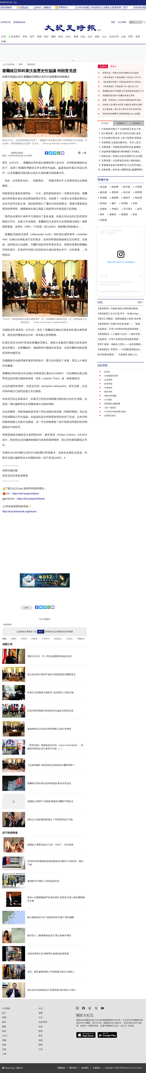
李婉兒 (115, 209)
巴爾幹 (14, 639)
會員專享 (15, 36)
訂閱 (57, 631)
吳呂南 (126, 192)
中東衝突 (108, 388)
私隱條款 (96, 1068)
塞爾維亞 (81, 639)
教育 (138, 36)
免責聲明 (85, 1068)
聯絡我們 (73, 1068)
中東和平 (46, 639)
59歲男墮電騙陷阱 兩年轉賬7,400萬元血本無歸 (121, 151)
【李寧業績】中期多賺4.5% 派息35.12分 (121, 86)
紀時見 (107, 372)
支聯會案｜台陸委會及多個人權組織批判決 (121, 160)
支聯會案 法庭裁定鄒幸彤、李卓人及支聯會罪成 (122, 142)
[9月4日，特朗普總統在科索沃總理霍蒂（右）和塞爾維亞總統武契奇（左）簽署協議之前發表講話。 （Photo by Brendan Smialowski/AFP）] (45, 288)
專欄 (75, 36)
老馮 (139, 209)
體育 (130, 36)
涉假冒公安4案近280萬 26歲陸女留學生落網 (122, 104)
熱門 (32, 36)
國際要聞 (31, 64)
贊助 (113, 22)
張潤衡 (124, 203)
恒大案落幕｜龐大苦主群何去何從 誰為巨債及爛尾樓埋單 (123, 109)
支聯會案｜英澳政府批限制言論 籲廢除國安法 (122, 147)
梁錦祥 (115, 192)
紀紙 (123, 36)
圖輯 (41, 1045)
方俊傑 (138, 187)
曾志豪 (103, 187)
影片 (4, 1013)
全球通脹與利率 (111, 376)
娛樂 (3, 41)
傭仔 (114, 203)
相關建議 (61, 1068)
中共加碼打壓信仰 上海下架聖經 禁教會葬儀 (122, 138)
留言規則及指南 (7, 624)
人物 (4, 1054)
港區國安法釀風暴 (112, 403)
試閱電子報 (6, 22)
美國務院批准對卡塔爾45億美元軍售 (119, 95)
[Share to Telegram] (54, 153)
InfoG (68, 36)
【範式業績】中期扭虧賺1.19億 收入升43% (122, 77)
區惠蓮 (103, 220)
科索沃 (70, 639)
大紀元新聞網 (8, 64)
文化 (104, 36)
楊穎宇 (126, 198)
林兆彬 (103, 203)
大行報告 (108, 400)
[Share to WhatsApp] (58, 153)
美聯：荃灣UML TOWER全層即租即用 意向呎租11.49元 (123, 100)
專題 (4, 1045)
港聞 (39, 36)
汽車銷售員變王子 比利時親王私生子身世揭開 (122, 129)
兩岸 (46, 36)
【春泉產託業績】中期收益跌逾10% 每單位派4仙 (123, 82)
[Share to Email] (62, 153)
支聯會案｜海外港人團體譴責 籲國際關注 (122, 169)
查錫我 (124, 214)
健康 (97, 36)
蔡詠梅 (138, 198)
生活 (90, 36)
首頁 (3, 36)
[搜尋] (144, 22)
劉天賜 (126, 187)
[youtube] (102, 1008)
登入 (41, 631)
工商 (41, 1049)
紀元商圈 (122, 22)
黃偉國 (103, 198)
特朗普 (24, 639)
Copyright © (110, 1068)
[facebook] (83, 1008)
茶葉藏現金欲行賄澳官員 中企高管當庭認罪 (122, 165)
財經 (60, 36)
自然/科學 (114, 36)
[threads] (90, 1008)
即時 (25, 36)
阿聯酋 (34, 639)
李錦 (135, 203)
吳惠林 (103, 209)
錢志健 (103, 192)
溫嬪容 (112, 214)
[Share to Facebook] (46, 153)
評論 (83, 36)
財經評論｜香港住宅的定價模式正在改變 (120, 73)
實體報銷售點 (19, 22)
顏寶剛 (115, 198)
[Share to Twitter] (50, 153)
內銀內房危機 (110, 396)
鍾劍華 (115, 187)
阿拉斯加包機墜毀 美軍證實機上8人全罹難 (121, 114)
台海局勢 (108, 380)
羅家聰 (138, 192)
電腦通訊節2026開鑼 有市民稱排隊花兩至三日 (123, 91)
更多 (135, 214)
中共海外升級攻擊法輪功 (115, 411)
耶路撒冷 (58, 639)
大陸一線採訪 (110, 407)
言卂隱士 (127, 209)
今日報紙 (6, 1008)
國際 (53, 36)
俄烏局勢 (108, 392)
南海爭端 (108, 384)
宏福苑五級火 (110, 415)
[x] (96, 1008)
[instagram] (77, 1008)
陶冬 (102, 214)
